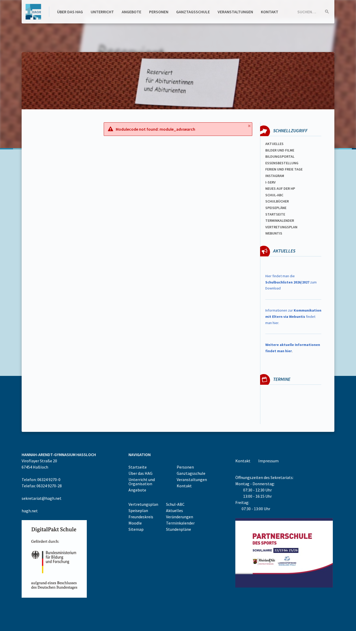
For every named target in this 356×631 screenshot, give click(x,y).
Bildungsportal (279, 156)
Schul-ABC (175, 504)
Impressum (268, 460)
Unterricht (102, 11)
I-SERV (270, 182)
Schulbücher (277, 201)
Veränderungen (179, 516)
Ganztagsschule (193, 11)
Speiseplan (138, 510)
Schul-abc (274, 195)
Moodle (135, 523)
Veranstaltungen (235, 11)
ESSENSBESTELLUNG (281, 163)
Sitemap (136, 529)
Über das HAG (70, 11)
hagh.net (30, 510)
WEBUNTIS (273, 233)
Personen (158, 11)
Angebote (131, 11)
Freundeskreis (140, 516)
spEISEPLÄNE (275, 207)
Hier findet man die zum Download (291, 282)
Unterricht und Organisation (141, 481)
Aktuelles (274, 143)
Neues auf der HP (280, 188)
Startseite (275, 214)
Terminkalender (279, 220)
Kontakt (269, 11)
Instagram (274, 175)
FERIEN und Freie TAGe (284, 169)
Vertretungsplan (281, 227)
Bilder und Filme (279, 150)
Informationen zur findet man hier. (293, 316)
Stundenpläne (178, 529)
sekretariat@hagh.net (42, 498)
